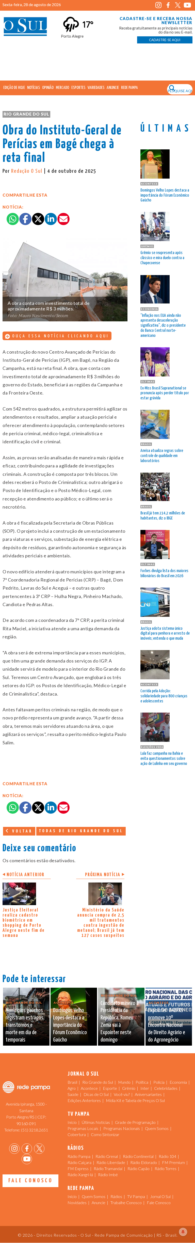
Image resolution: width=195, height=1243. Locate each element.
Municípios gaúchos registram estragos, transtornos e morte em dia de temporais (25, 1025)
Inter (144, 1088)
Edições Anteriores (84, 1100)
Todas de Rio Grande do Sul (81, 831)
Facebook (168, 5)
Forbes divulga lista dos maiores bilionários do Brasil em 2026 (164, 573)
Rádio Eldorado (143, 1162)
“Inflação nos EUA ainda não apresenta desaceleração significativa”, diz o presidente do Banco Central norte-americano (163, 325)
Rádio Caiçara (79, 1162)
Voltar (21, 831)
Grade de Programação (135, 1122)
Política (142, 1082)
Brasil (72, 1082)
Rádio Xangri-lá (80, 1174)
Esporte (110, 1088)
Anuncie (113, 88)
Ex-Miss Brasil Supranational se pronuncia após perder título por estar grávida (164, 393)
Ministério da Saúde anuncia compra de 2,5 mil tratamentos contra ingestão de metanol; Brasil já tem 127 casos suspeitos (100, 923)
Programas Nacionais (121, 1128)
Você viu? (122, 1094)
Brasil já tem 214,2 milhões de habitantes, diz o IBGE (162, 516)
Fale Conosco (30, 1181)
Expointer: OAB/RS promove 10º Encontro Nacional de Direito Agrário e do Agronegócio (166, 1025)
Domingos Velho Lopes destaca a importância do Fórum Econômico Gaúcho (164, 195)
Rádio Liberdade (110, 1162)
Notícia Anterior (25, 874)
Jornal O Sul (25, 28)
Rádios (116, 1196)
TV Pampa (136, 1196)
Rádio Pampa (79, 1156)
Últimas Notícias (96, 1122)
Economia (178, 1082)
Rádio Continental (138, 1156)
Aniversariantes (148, 1094)
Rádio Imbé (108, 1174)
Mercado (62, 88)
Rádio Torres (165, 1168)
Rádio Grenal (106, 1156)
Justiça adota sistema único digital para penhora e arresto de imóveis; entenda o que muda (165, 633)
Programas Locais (83, 1128)
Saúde (73, 1094)
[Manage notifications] (183, 1232)
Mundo (124, 1082)
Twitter (178, 5)
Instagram (158, 5)
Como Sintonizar (105, 1134)
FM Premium (173, 1162)
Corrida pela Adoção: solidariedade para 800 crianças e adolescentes (163, 696)
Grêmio (128, 1088)
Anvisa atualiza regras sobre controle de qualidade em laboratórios (161, 456)
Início (72, 1122)
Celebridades (165, 1088)
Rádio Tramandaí (108, 1168)
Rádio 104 (167, 1156)
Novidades (77, 1202)
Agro (72, 1088)
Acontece (89, 1088)
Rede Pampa (129, 88)
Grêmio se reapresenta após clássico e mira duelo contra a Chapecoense (162, 258)
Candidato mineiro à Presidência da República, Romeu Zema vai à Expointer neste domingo (120, 1021)
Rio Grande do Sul (26, 114)
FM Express (78, 1168)
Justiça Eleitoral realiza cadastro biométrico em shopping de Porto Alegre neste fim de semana (24, 923)
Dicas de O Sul (96, 1094)
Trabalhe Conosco (126, 1202)
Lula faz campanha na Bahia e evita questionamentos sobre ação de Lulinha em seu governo (163, 758)
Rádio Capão (138, 1168)
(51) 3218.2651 (34, 1129)
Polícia (159, 1082)
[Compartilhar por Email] (63, 219)
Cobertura (77, 1134)
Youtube (187, 5)
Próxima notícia (102, 874)
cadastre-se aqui (164, 40)
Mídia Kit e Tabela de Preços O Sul (135, 1100)
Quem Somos (157, 1128)
